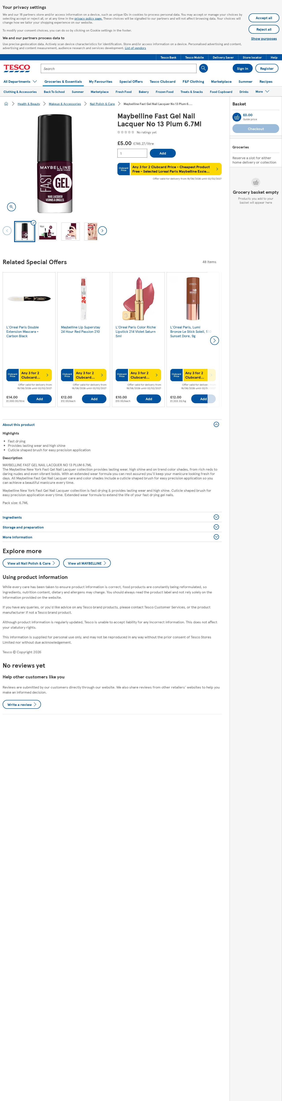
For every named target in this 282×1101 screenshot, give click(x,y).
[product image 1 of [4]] (55, 164)
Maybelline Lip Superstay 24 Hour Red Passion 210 (80, 329)
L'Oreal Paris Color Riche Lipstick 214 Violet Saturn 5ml (136, 331)
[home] (6, 103)
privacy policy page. (88, 18)
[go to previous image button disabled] (7, 230)
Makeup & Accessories (65, 103)
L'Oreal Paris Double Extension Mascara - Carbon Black (22, 331)
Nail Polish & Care (102, 103)
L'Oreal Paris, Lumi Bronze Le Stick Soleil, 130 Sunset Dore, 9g (191, 331)
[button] (168, 57)
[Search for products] (203, 68)
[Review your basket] (236, 117)
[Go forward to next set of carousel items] (214, 340)
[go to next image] (102, 230)
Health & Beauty (29, 103)
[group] (29, 340)
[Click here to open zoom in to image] (11, 207)
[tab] (24, 231)
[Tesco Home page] (17, 68)
